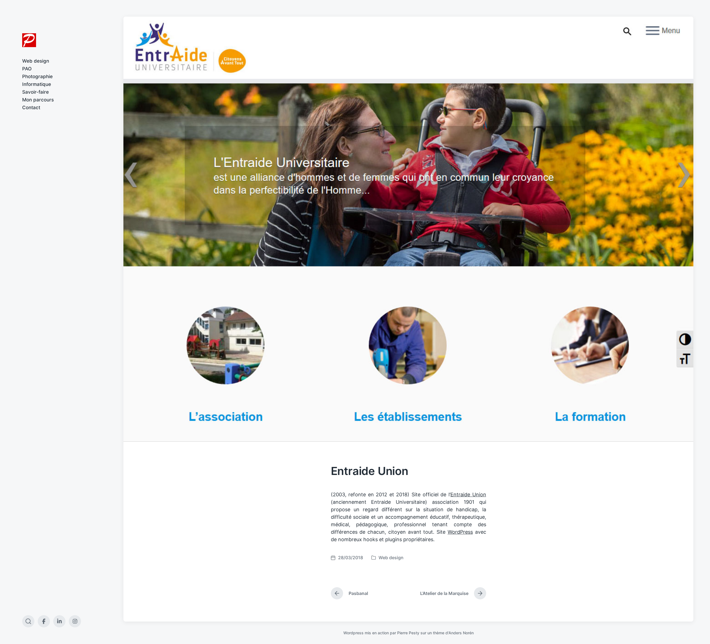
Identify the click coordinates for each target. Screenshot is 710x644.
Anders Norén (461, 632)
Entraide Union (468, 494)
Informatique (36, 84)
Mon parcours (38, 100)
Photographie (37, 76)
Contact (31, 107)
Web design (35, 61)
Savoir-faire (35, 92)
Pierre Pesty (408, 632)
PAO (27, 68)
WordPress (460, 532)
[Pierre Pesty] (29, 40)
